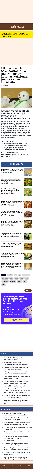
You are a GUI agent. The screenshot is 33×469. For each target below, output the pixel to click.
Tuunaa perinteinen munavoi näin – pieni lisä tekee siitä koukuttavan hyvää (12, 255)
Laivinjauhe (5, 278)
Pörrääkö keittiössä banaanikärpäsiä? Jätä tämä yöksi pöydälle (18, 428)
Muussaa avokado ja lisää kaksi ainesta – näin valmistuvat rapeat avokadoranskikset (12, 245)
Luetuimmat (7, 409)
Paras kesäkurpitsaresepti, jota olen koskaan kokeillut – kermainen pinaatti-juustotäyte (17, 448)
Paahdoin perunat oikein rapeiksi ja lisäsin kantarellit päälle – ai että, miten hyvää (12, 222)
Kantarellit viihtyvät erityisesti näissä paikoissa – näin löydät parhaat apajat (17, 419)
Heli (2, 85)
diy (19, 275)
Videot (25, 281)
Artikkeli (10, 275)
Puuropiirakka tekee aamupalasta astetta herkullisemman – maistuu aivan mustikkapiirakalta (16, 438)
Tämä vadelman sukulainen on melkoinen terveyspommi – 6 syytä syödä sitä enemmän (11, 235)
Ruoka (26, 278)
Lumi (11, 278)
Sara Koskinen (4, 183)
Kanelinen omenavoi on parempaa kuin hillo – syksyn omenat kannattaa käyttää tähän (17, 423)
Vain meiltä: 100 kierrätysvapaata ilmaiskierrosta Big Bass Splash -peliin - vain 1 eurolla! (15, 34)
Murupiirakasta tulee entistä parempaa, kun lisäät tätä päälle (17, 453)
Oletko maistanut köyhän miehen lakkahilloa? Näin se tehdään (17, 433)
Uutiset (19, 281)
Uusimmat (6, 354)
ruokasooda (5, 281)
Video (21, 278)
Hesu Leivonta (25, 275)
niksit (16, 278)
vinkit (3, 284)
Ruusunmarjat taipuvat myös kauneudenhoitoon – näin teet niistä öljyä (11, 180)
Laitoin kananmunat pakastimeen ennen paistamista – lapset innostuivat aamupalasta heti (12, 264)
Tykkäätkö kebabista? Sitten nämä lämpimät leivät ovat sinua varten (12, 212)
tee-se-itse (12, 281)
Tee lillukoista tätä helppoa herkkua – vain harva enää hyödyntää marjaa (10, 190)
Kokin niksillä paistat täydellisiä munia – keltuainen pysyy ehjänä (12, 169)
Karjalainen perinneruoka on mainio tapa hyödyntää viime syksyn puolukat (16, 444)
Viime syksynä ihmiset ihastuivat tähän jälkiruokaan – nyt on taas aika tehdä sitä (16, 458)
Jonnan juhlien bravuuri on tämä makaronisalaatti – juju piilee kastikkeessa (16, 414)
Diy (15, 275)
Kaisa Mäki (4, 172)
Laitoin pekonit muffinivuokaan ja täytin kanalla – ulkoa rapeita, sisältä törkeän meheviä (12, 203)
